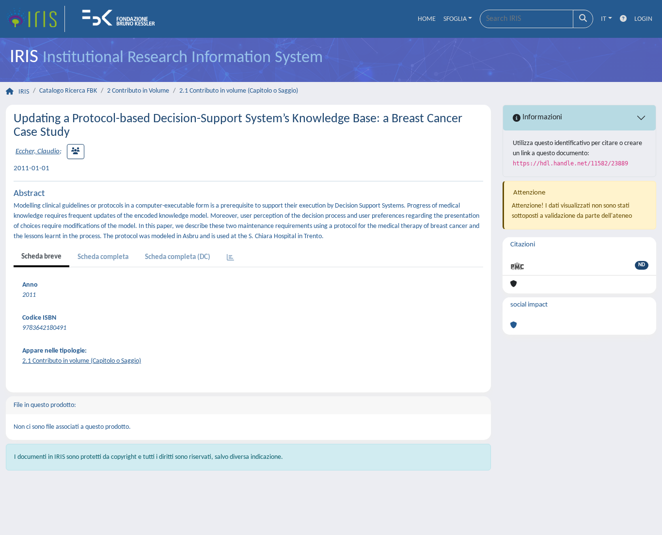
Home (427, 19)
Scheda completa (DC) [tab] (177, 257)
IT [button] (603, 19)
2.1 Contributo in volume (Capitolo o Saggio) (238, 91)
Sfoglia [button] (455, 19)
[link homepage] (35, 19)
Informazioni (541, 117)
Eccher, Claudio (38, 151)
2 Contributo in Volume (138, 91)
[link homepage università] (122, 19)
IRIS (23, 92)
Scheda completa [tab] (103, 257)
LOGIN (643, 19)
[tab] (230, 258)
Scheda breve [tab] (41, 256)
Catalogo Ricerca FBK (68, 91)
